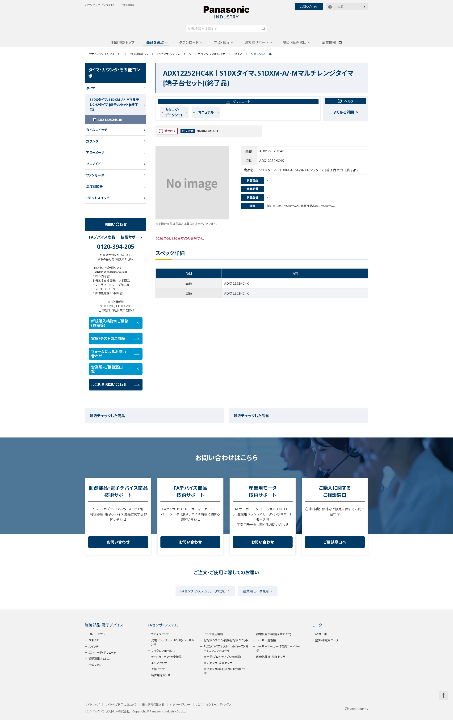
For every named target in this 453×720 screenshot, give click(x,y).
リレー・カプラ (96, 634)
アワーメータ (95, 152)
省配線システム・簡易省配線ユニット (226, 640)
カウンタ (92, 141)
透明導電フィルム (98, 659)
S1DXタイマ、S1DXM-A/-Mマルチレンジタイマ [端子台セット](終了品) (114, 104)
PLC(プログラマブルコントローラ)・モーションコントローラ (226, 648)
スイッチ (93, 646)
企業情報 (329, 42)
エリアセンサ (159, 663)
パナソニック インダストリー (105, 54)
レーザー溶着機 (266, 640)
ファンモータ (95, 175)
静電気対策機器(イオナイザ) (273, 634)
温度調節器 (94, 186)
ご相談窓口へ (334, 542)
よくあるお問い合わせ (109, 384)
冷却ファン (94, 665)
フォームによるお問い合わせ (108, 354)
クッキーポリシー (180, 704)
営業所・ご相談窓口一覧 (108, 369)
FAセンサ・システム (168, 54)
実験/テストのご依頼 (108, 338)
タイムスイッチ (96, 130)
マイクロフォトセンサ (163, 651)
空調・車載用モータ (326, 640)
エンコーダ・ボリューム (102, 653)
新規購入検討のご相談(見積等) (109, 323)
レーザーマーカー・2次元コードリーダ (278, 648)
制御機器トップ (122, 42)
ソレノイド (93, 164)
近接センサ (158, 669)
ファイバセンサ (160, 634)
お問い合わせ (309, 6)
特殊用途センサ (160, 675)
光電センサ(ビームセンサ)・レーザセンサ (172, 642)
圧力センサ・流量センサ (218, 663)
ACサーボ (321, 634)
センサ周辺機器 (213, 634)
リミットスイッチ (97, 198)
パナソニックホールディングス (213, 704)
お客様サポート (256, 42)
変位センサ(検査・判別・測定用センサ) (225, 671)
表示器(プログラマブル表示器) (222, 657)
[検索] (263, 28)
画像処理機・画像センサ (270, 657)
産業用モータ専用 (256, 591)
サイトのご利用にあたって (120, 704)
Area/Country (359, 709)
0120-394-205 (115, 246)
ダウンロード (189, 42)
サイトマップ (92, 704)
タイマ (238, 54)
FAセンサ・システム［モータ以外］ (203, 591)
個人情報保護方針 (153, 704)
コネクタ (93, 640)
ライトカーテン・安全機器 (166, 657)
